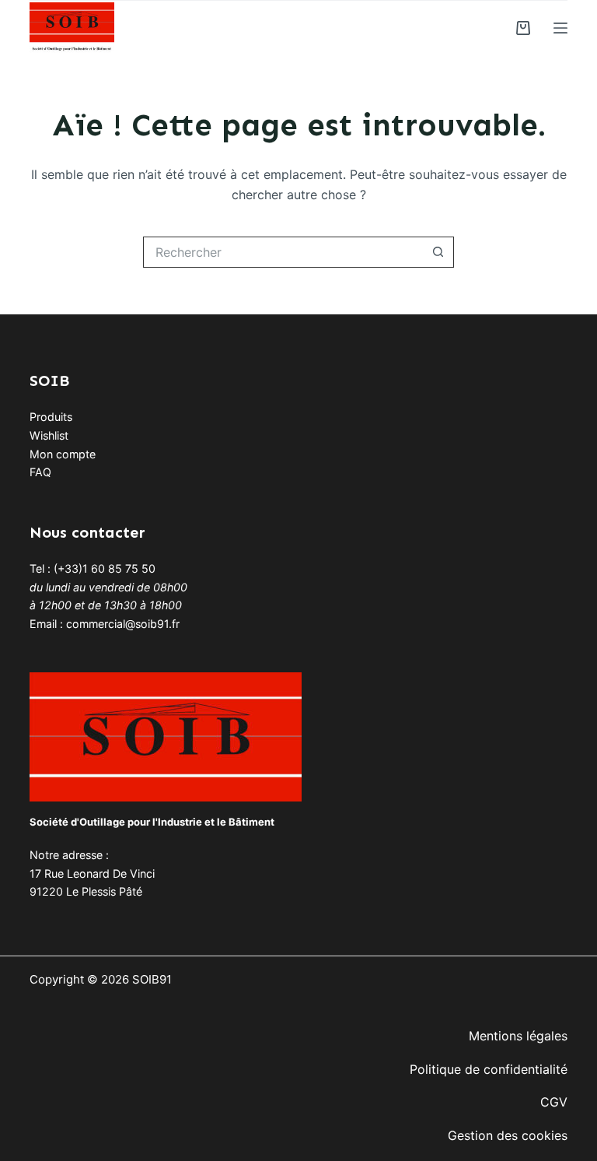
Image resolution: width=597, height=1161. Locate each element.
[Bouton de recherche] (438, 252)
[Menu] (560, 28)
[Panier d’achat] (523, 28)
